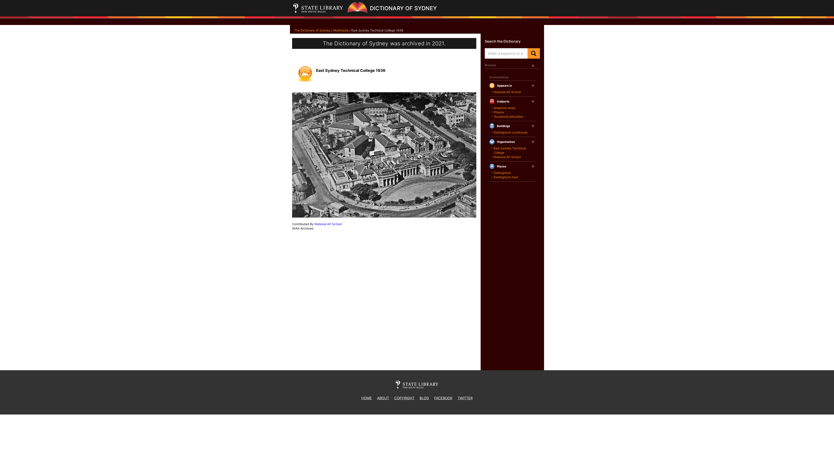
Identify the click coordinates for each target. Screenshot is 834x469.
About (383, 398)
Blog (424, 398)
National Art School (328, 224)
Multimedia (341, 30)
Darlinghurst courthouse (511, 132)
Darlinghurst (502, 173)
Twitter (465, 398)
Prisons (499, 112)
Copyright (404, 398)
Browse (490, 65)
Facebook (443, 398)
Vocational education (508, 116)
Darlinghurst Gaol (506, 177)
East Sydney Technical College (510, 150)
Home (366, 398)
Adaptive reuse (504, 108)
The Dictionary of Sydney (312, 30)
